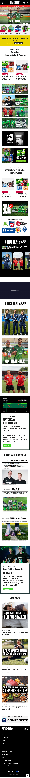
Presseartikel (5, 740)
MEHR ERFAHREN (8, 589)
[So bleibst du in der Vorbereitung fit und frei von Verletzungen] (15, 652)
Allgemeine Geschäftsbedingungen (10, 763)
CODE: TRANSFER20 (18, 43)
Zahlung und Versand (7, 752)
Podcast (4, 746)
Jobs (3, 743)
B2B (2, 734)
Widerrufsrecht (5, 766)
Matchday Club (5, 737)
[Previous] (24, 24)
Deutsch (9, 771)
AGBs (3, 757)
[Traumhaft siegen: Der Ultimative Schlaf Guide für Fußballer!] (15, 615)
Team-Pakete (16, 172)
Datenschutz (5, 754)
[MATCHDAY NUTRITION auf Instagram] (25, 729)
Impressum (4, 749)
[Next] (27, 24)
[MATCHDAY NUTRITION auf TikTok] (27, 729)
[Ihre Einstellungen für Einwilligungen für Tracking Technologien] (27, 775)
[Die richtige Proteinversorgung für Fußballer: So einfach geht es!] (15, 689)
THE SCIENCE (7, 446)
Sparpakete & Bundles (15, 55)
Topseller (15, 52)
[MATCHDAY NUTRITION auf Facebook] (22, 729)
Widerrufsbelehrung (7, 760)
